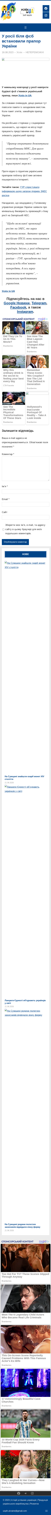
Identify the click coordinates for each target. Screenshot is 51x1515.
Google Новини (17, 303)
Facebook (18, 307)
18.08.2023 (7, 52)
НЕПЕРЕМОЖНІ (35, 52)
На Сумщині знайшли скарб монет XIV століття (24, 777)
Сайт (4, 512)
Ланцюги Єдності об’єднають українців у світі (25, 1001)
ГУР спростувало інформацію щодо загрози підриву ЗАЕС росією (24, 191)
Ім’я (5, 486)
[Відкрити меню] (25, 27)
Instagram (25, 311)
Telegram (39, 303)
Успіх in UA (24, 95)
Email (5, 499)
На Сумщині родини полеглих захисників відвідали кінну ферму (22, 1225)
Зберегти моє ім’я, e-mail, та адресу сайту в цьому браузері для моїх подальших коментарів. (25, 529)
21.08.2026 (9, 783)
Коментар (8, 454)
